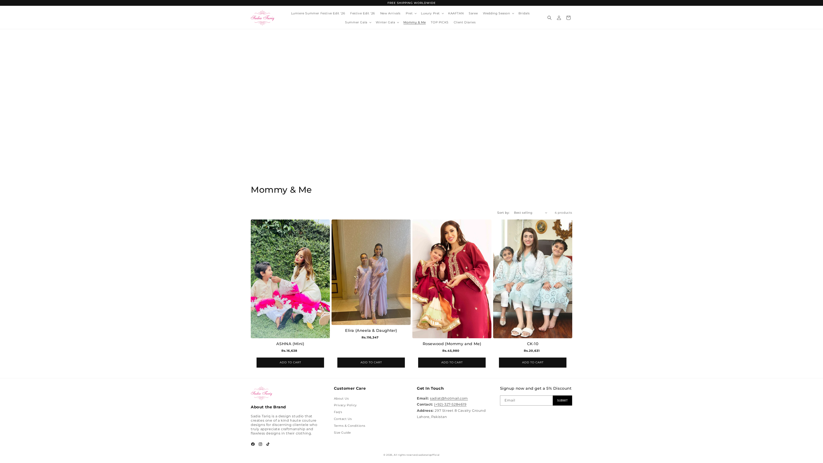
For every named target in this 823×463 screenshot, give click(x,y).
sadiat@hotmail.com (449, 398)
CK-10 (533, 343)
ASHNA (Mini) (290, 343)
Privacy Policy (345, 405)
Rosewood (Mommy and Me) (452, 343)
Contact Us (343, 419)
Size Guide (342, 432)
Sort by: (503, 213)
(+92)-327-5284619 (450, 404)
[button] (410, 13)
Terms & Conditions (349, 426)
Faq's (338, 412)
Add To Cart (290, 362)
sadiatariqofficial (429, 454)
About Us (341, 398)
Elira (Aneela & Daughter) (371, 330)
